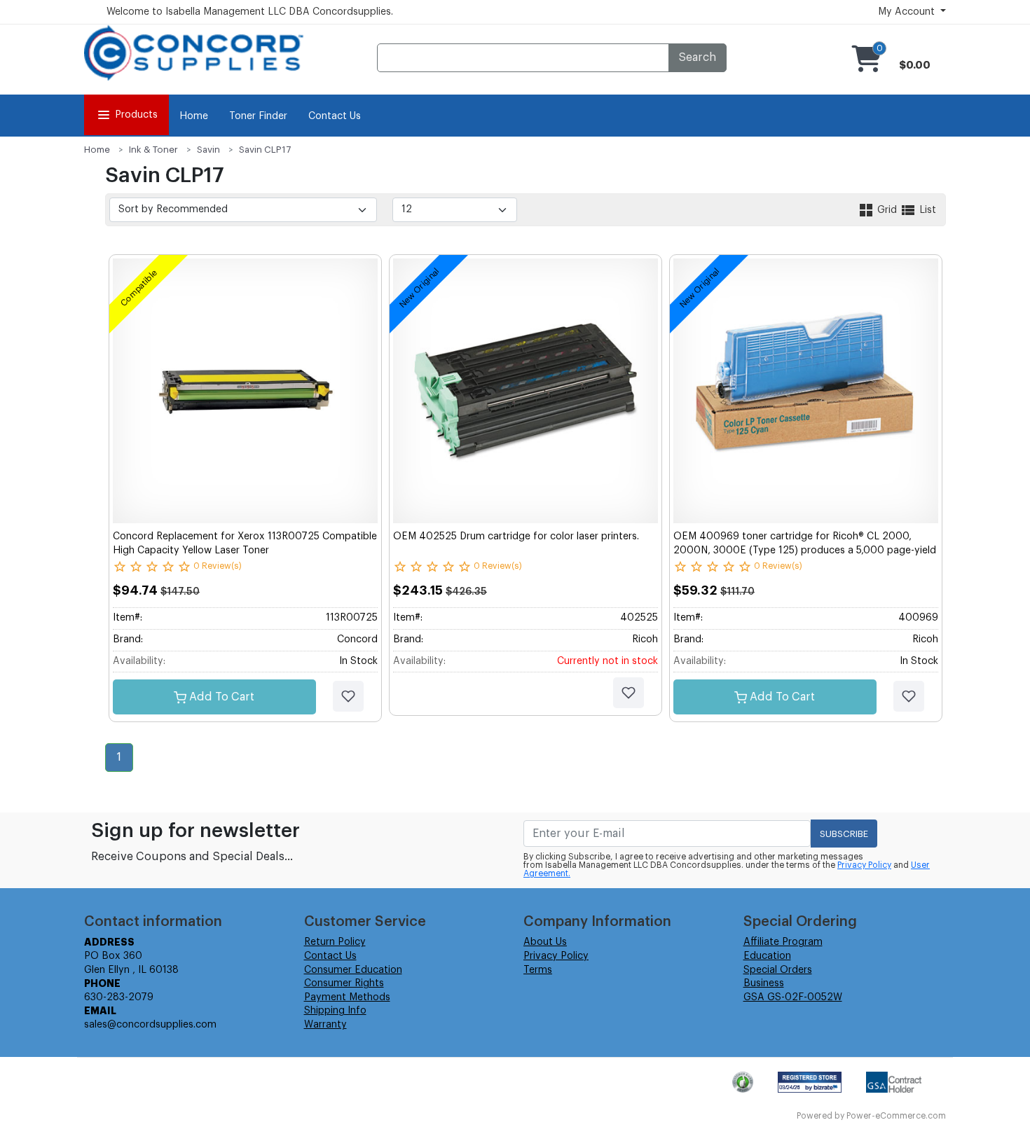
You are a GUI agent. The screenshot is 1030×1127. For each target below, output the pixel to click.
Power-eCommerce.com (896, 1116)
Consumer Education (353, 970)
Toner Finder (258, 116)
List (926, 210)
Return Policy (335, 942)
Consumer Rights (344, 983)
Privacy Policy (864, 865)
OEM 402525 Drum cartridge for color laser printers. (516, 536)
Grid (887, 210)
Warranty (325, 1025)
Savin (208, 149)
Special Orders (777, 970)
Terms (537, 970)
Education (767, 956)
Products (136, 115)
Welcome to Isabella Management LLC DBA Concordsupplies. (250, 12)
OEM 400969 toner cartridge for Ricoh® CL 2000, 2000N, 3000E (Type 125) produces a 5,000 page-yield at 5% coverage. (804, 550)
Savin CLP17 (265, 149)
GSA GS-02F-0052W (792, 997)
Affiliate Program (783, 942)
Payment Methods (347, 997)
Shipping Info (335, 1011)
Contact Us (334, 116)
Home (193, 116)
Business (763, 983)
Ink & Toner (153, 149)
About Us (545, 942)
